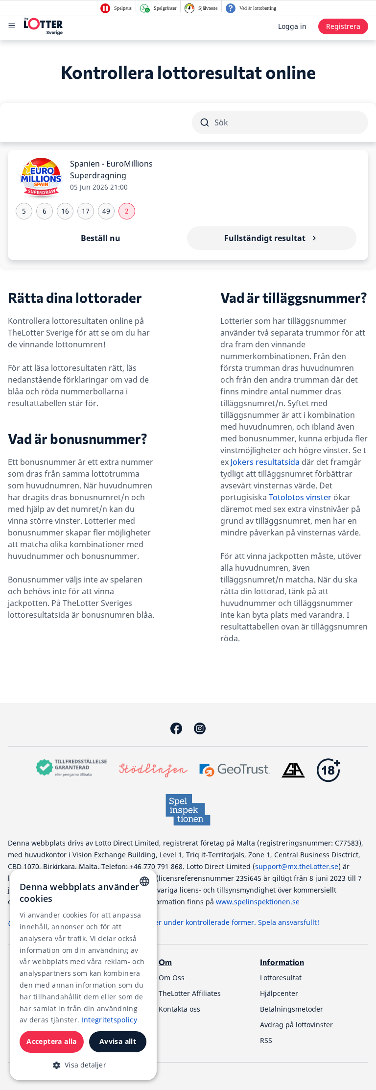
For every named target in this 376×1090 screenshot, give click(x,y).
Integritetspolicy (109, 1019)
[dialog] (83, 974)
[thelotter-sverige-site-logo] (43, 26)
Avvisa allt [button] (117, 1041)
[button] (83, 1064)
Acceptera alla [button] (51, 1041)
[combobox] (144, 881)
